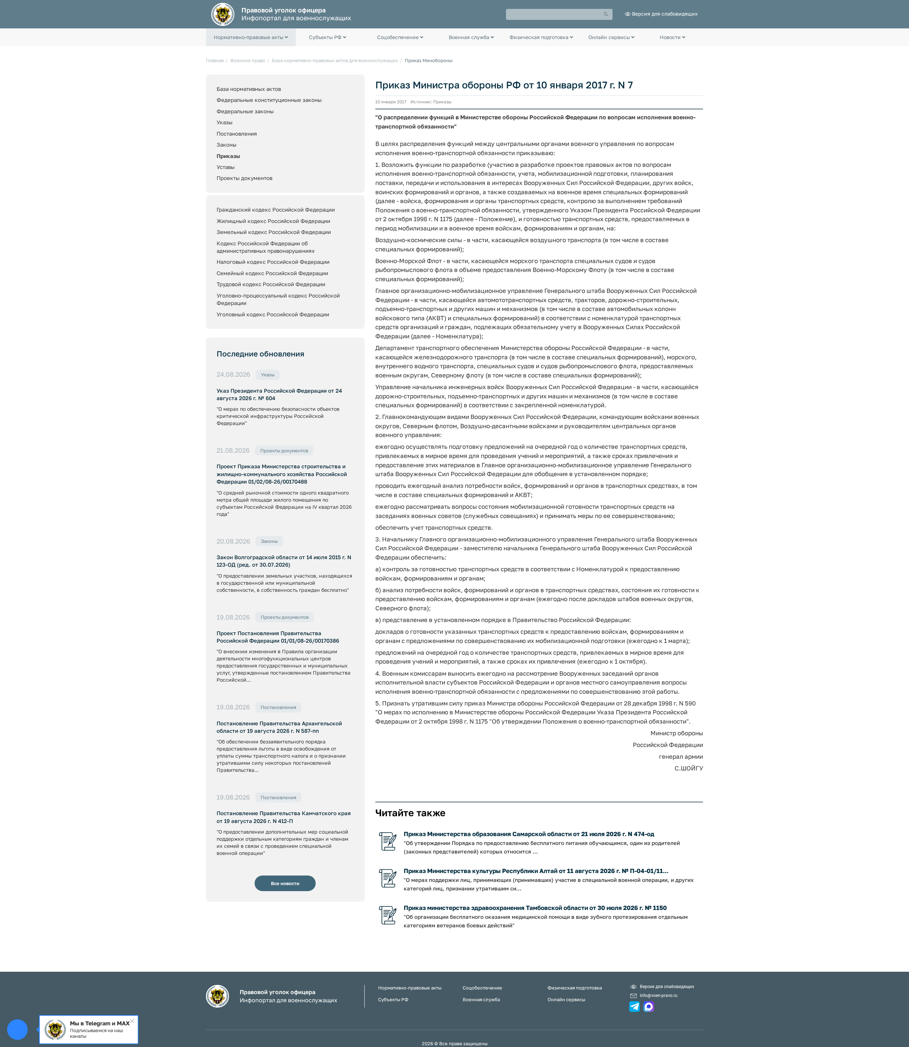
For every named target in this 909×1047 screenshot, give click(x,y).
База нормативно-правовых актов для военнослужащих (335, 60)
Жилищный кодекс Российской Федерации (273, 221)
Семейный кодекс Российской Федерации (272, 273)
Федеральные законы (245, 111)
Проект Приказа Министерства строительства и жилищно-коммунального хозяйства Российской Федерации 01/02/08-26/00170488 (282, 474)
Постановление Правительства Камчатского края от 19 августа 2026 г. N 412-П (284, 817)
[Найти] (606, 14)
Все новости (285, 883)
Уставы (226, 167)
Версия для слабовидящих (665, 14)
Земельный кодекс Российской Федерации (274, 232)
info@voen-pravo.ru (658, 995)
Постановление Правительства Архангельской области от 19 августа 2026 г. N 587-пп (279, 727)
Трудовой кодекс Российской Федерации (271, 284)
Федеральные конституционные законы (269, 100)
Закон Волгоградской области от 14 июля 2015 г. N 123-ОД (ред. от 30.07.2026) (284, 561)
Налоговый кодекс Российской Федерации (273, 261)
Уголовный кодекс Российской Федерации (273, 314)
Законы (226, 144)
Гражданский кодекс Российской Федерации (276, 209)
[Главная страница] (222, 14)
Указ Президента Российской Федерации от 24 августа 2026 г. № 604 (279, 394)
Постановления (237, 133)
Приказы (228, 156)
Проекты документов (244, 178)
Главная (215, 60)
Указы (225, 122)
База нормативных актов (249, 89)
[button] (251, 37)
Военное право (247, 60)
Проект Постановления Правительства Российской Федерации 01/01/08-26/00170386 (278, 637)
